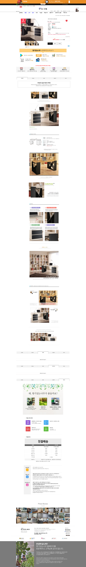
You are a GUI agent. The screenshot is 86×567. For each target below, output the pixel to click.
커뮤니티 (65, 12)
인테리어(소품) (58, 12)
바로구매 (50, 43)
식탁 (37, 12)
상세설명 (22, 78)
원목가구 (51, 12)
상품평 (44, 78)
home (56, 15)
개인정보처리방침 (43, 528)
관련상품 (33, 78)
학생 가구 (59, 15)
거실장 (41, 12)
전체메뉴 (21, 12)
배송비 (66, 78)
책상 (60, 15)
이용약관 (40, 528)
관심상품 (59, 43)
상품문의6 (55, 78)
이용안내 (38, 528)
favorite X (18, 11)
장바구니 (55, 43)
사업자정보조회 (47, 528)
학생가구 (46, 12)
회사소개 (35, 528)
